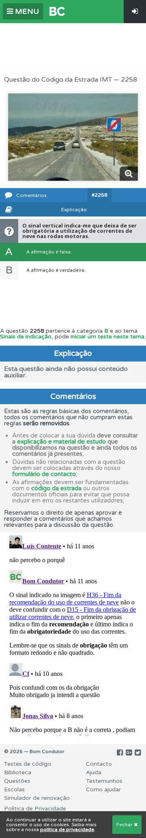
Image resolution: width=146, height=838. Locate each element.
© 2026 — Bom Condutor (34, 751)
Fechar (125, 824)
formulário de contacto (44, 474)
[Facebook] (120, 752)
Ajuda (93, 772)
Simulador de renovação (37, 798)
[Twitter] (138, 752)
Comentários (31, 195)
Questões (17, 780)
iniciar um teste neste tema (107, 336)
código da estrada (56, 488)
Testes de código (27, 763)
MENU (26, 11)
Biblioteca (17, 772)
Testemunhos (104, 780)
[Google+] (129, 752)
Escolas (14, 789)
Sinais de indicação (26, 336)
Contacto (99, 763)
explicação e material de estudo (61, 441)
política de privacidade (67, 829)
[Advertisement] (73, 47)
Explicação (74, 209)
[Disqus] (73, 633)
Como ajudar (103, 789)
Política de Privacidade (35, 808)
